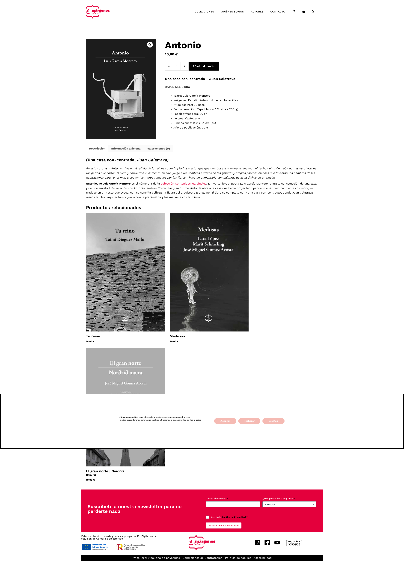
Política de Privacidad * (235, 517)
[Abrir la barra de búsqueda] (313, 11)
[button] (150, 45)
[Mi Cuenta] (294, 11)
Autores (257, 11)
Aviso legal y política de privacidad (156, 557)
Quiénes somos (232, 11)
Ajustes (273, 421)
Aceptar (225, 421)
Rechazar (249, 421)
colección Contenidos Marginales (183, 183)
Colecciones (204, 11)
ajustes (197, 420)
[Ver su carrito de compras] (304, 11)
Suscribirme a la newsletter (224, 525)
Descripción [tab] (97, 148)
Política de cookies (238, 557)
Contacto (277, 11)
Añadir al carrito (204, 66)
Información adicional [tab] (126, 148)
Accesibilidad (262, 557)
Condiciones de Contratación (203, 557)
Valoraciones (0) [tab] (158, 148)
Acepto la (229, 517)
